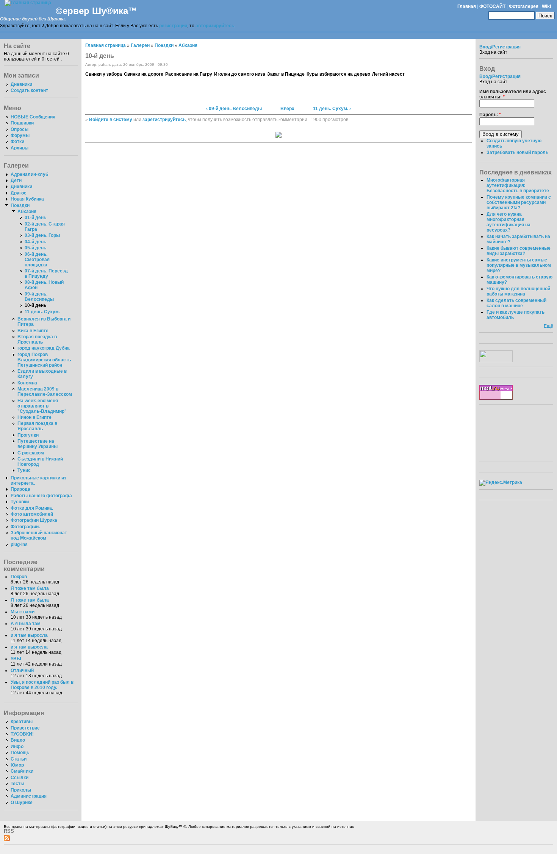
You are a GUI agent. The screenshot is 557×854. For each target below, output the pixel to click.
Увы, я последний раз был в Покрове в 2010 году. (42, 685)
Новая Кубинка (27, 199)
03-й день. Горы (42, 235)
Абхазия (26, 211)
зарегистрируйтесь (164, 119)
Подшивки (22, 123)
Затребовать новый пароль (517, 152)
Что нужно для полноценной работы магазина (518, 291)
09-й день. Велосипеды (39, 296)
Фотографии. (25, 526)
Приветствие (25, 728)
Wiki (546, 6)
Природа (20, 489)
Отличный (22, 670)
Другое (19, 193)
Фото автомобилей (32, 514)
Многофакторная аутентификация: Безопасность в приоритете (518, 185)
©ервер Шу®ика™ (96, 11)
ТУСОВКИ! (22, 734)
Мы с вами (22, 611)
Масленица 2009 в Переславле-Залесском (44, 391)
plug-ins (19, 544)
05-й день (35, 247)
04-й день (35, 241)
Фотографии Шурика (34, 520)
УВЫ (16, 658)
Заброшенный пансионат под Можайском (39, 535)
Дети (16, 180)
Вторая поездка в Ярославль (37, 339)
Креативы (22, 721)
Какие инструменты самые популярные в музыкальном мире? (519, 265)
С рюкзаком (30, 453)
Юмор (17, 765)
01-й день (35, 217)
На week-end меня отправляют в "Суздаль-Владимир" (42, 406)
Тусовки (20, 501)
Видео (18, 740)
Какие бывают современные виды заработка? (519, 251)
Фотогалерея (523, 6)
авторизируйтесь (215, 25)
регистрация (173, 25)
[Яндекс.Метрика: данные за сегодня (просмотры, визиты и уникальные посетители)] (500, 483)
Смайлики (22, 771)
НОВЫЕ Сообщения (33, 117)
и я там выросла (29, 635)
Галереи (140, 45)
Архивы (19, 148)
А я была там (26, 623)
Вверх (287, 108)
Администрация (29, 796)
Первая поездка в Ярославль (37, 426)
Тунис (24, 470)
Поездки (20, 205)
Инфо (17, 746)
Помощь (20, 752)
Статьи (19, 759)
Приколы (21, 790)
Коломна (27, 383)
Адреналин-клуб (29, 174)
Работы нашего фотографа (41, 495)
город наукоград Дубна (43, 348)
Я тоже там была (30, 588)
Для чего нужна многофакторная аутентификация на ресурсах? (508, 222)
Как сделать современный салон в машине (516, 303)
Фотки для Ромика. (32, 508)
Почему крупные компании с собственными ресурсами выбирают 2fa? (519, 202)
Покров (19, 576)
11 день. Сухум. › (332, 108)
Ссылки (19, 777)
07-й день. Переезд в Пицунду (46, 273)
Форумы (20, 135)
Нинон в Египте (34, 417)
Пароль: (490, 114)
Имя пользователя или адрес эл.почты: (512, 94)
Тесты (17, 783)
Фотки (17, 141)
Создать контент (29, 90)
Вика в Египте (33, 330)
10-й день (35, 305)
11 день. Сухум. (42, 311)
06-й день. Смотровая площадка (37, 260)
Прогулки (28, 435)
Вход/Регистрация (500, 47)
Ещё (548, 326)
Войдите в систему (110, 119)
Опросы (19, 129)
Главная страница (105, 45)
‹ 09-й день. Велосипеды (234, 108)
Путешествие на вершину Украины (37, 444)
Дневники (21, 84)
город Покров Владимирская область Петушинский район (44, 360)
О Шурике (22, 802)
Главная (466, 6)
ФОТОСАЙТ (492, 6)
